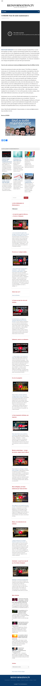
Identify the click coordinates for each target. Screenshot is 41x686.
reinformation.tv (20, 5)
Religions (18, 680)
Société (34, 680)
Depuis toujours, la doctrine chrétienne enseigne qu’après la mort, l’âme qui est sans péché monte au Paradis (19, 396)
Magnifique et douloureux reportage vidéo (20, 579)
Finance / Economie (25, 680)
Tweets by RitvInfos (16, 295)
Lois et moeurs (13, 680)
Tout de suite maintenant (7, 49)
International (7, 680)
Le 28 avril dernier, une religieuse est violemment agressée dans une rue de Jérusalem (19, 320)
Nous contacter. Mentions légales (18, 671)
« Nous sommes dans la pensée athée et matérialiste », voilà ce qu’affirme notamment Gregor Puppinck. (19, 270)
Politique (31, 680)
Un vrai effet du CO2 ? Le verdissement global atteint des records (23, 611)
